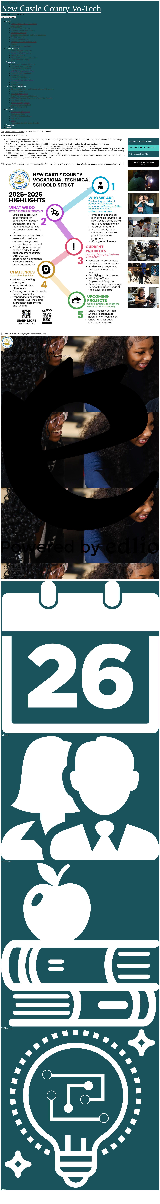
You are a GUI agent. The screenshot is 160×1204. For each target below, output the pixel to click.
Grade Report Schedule (20, 78)
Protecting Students (13, 571)
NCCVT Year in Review (21, 28)
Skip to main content (9, 2)
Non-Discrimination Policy (16, 575)
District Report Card (14, 577)
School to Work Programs (21, 53)
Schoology (15, 82)
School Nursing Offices (20, 103)
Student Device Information (22, 80)
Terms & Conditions (14, 564)
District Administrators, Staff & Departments (28, 35)
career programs (22, 139)
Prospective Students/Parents (12, 132)
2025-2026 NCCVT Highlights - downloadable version (27, 334)
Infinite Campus (17, 84)
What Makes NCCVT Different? (24, 24)
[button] (8, 21)
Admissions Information (20, 112)
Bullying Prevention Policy (16, 568)
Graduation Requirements (21, 69)
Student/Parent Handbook (21, 73)
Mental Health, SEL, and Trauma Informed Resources (32, 89)
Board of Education (18, 33)
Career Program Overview (21, 51)
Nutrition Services (18, 91)
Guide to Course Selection (21, 66)
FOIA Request (12, 573)
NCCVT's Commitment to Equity (24, 96)
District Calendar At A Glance (23, 30)
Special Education (18, 100)
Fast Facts (15, 118)
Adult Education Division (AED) (24, 57)
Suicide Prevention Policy (16, 566)
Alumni (14, 44)
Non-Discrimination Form (21, 116)
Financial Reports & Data (21, 46)
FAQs (13, 121)
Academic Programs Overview (23, 64)
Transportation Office (19, 94)
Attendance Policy (18, 75)
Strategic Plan (16, 26)
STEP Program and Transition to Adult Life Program (31, 98)
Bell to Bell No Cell (19, 107)
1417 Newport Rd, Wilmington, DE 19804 (18, 356)
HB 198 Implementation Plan (22, 71)
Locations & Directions (20, 39)
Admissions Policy (18, 114)
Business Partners (18, 55)
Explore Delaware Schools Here (23, 42)
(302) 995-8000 (47, 356)
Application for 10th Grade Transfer (25, 123)
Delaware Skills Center (20, 60)
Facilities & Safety (18, 37)
